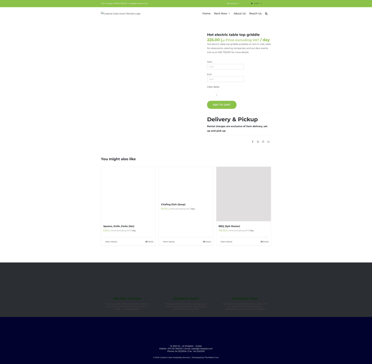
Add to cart (222, 104)
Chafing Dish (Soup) (173, 204)
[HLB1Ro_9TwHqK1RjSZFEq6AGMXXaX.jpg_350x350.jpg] (149, 56)
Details (150, 242)
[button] (266, 13)
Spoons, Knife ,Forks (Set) (118, 226)
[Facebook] (252, 142)
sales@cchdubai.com (138, 3)
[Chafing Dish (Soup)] (186, 183)
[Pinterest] (263, 142)
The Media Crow (212, 357)
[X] (258, 142)
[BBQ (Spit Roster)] (243, 194)
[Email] (268, 142)
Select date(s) (111, 242)
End (209, 74)
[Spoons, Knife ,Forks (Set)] (128, 194)
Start (209, 61)
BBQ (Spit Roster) (229, 226)
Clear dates (213, 86)
